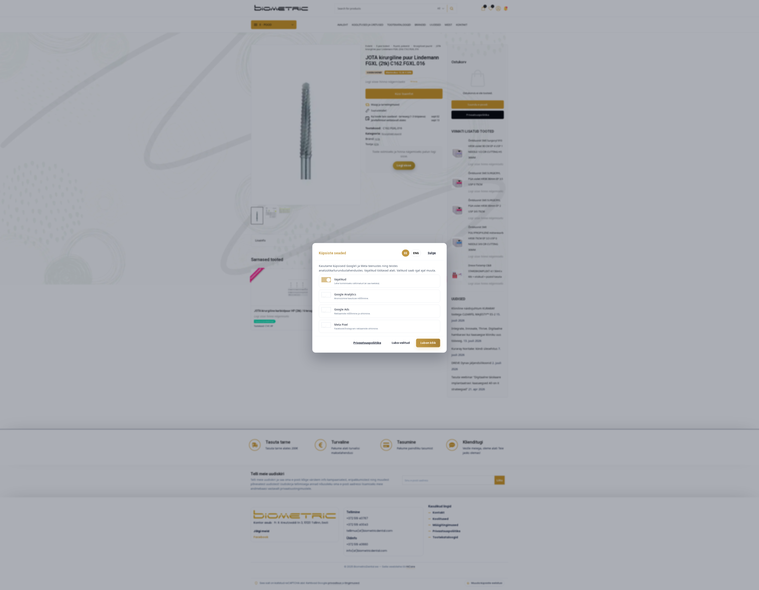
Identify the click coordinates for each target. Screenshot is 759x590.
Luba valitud (401, 343)
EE (405, 253)
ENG (416, 253)
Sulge (432, 253)
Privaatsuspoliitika (367, 343)
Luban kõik (428, 343)
